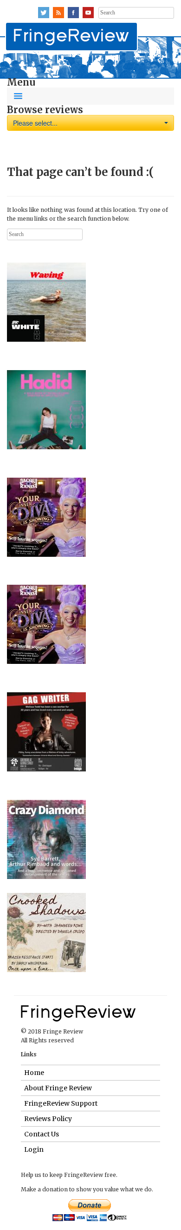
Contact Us (41, 1134)
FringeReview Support (60, 1103)
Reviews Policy (48, 1119)
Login (34, 1149)
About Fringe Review (58, 1088)
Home (34, 1072)
